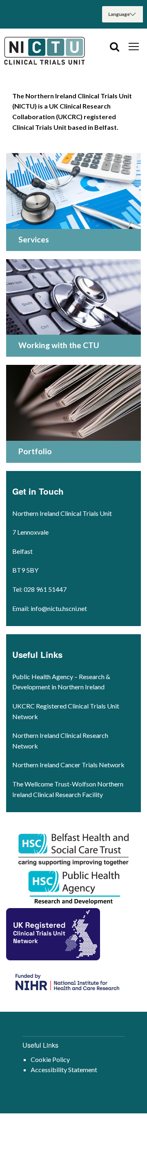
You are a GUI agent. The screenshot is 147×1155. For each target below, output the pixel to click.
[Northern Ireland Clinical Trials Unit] (45, 51)
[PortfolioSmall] (73, 403)
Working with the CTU (58, 345)
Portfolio (35, 451)
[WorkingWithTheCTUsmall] (73, 297)
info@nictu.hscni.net (59, 608)
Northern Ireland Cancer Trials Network (68, 765)
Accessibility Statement (64, 1069)
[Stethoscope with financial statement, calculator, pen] (73, 191)
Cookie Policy (50, 1059)
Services (33, 239)
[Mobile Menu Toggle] (134, 46)
